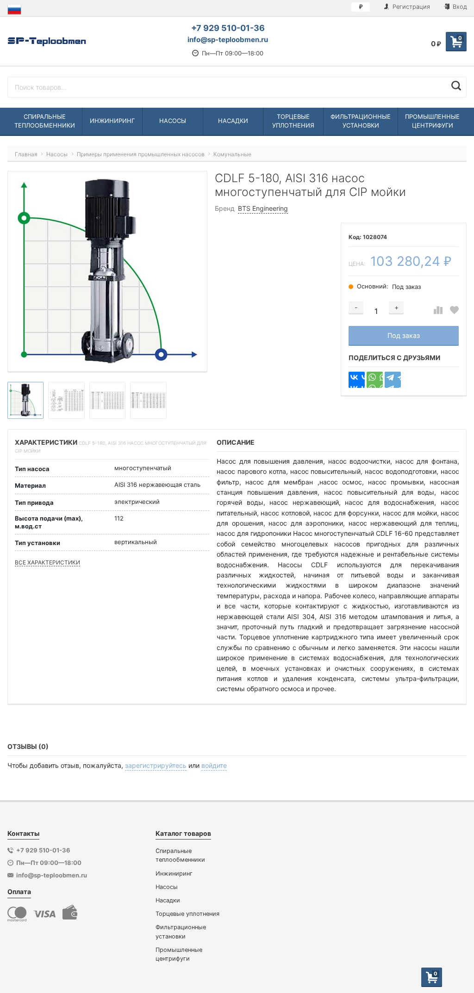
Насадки (168, 900)
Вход (459, 6)
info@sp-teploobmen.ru (227, 39)
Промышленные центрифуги (179, 954)
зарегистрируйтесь (156, 765)
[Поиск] (456, 86)
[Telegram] (393, 380)
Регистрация (410, 6)
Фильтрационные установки (181, 931)
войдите (214, 765)
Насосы (167, 886)
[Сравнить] (438, 310)
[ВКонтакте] (357, 380)
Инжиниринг (174, 873)
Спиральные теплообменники (180, 855)
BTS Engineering (263, 208)
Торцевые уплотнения (187, 913)
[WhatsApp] (375, 380)
